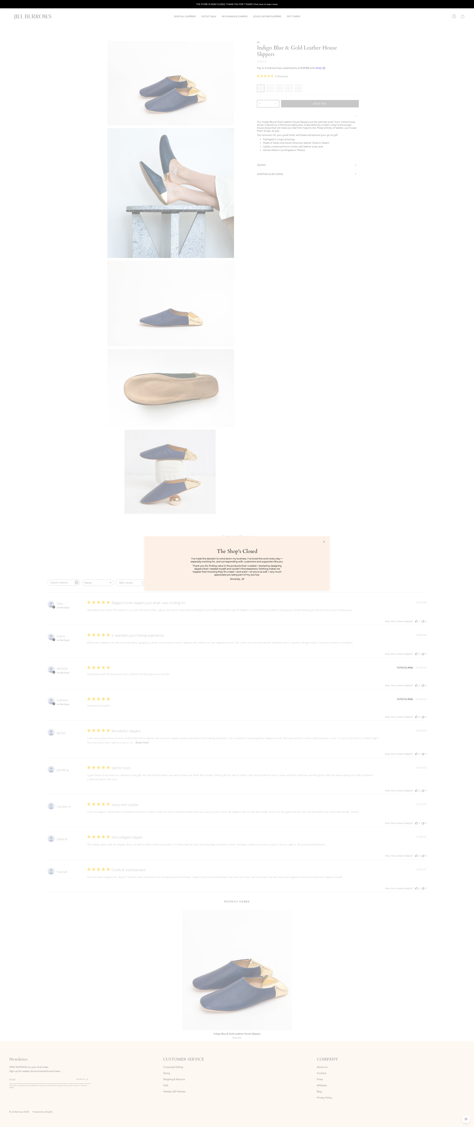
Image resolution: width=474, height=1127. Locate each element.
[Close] (324, 542)
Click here (258, 4)
